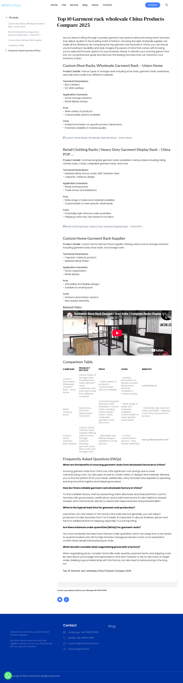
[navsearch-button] (167, 5)
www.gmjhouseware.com (155, 439)
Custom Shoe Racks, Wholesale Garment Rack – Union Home (26, 25)
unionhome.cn (149, 385)
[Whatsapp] (66, 599)
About (95, 5)
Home (54, 5)
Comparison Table (16, 45)
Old (64, 5)
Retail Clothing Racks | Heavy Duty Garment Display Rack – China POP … (24, 33)
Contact (107, 5)
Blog (84, 5)
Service (74, 5)
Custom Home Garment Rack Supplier (25, 40)
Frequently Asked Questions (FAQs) (24, 50)
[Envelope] (59, 599)
